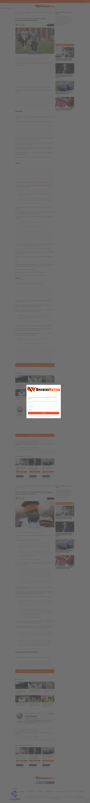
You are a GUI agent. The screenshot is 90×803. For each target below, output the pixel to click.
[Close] (63, 386)
